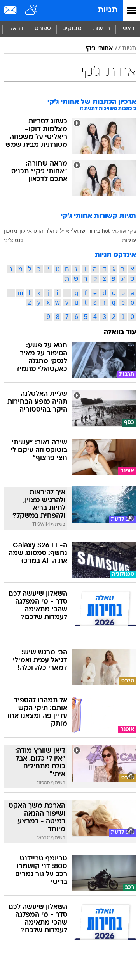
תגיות (107, 10)
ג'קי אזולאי (124, 231)
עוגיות (129, 240)
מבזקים (72, 29)
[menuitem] (101, 29)
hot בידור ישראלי (90, 231)
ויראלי (15, 29)
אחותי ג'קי (99, 49)
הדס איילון (31, 231)
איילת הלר (57, 231)
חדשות (101, 29)
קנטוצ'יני (13, 240)
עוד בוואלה (120, 332)
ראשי (128, 29)
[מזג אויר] (32, 10)
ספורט (43, 29)
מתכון (11, 231)
